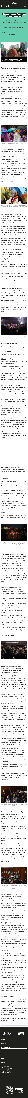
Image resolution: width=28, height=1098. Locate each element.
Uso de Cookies (22, 1078)
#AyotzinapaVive (12, 1012)
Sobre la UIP (3, 1043)
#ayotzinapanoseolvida (10, 1014)
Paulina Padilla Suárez (10, 27)
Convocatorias (4, 1051)
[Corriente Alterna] (5, 6)
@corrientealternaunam (7, 996)
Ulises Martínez (17, 34)
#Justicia (20, 1012)
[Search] (21, 6)
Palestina (3, 359)
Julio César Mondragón (14, 249)
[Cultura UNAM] (14, 3)
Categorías (3, 1055)
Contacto (3, 1062)
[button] (25, 6)
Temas (2, 1058)
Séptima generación (5, 1047)
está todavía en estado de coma (15, 684)
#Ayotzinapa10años (6, 999)
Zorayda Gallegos (11, 31)
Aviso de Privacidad (6, 1078)
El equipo (3, 1039)
